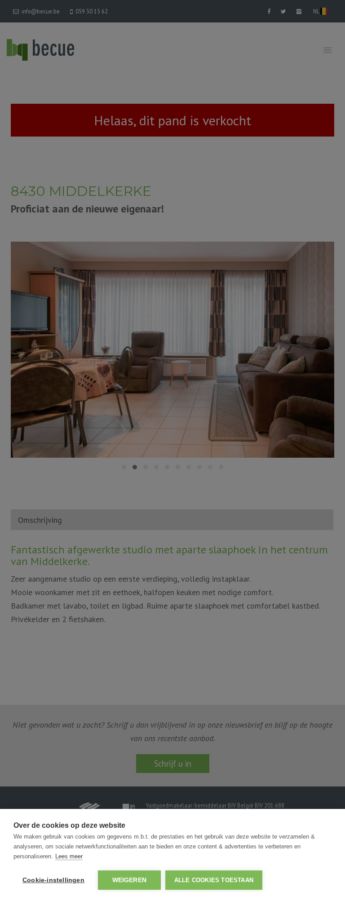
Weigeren (129, 880)
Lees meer (69, 856)
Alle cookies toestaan (213, 880)
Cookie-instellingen (53, 880)
